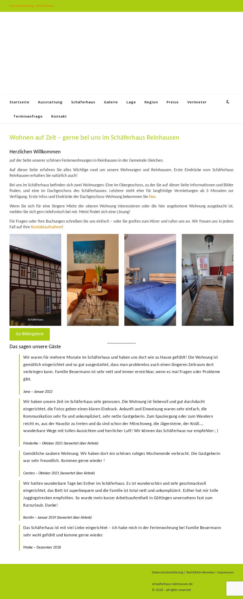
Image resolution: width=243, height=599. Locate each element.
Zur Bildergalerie (30, 334)
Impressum (225, 572)
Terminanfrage (28, 116)
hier (152, 197)
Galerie (111, 102)
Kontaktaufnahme (46, 227)
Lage (131, 102)
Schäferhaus (83, 102)
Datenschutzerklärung (167, 572)
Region (151, 102)
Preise (173, 102)
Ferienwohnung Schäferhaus (31, 6)
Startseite (19, 102)
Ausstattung (50, 102)
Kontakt (59, 116)
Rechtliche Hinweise (200, 572)
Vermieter (197, 102)
